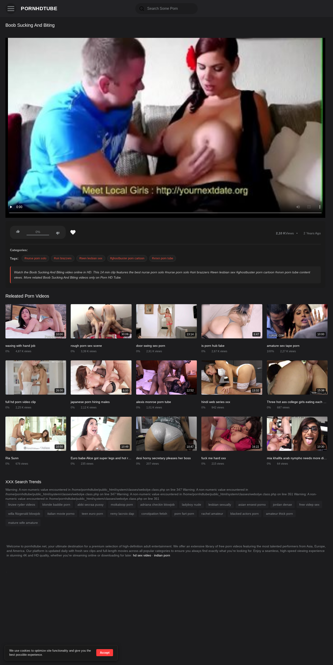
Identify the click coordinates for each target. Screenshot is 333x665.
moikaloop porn (122, 504)
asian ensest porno (252, 504)
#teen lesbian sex (90, 258)
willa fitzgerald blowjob (24, 513)
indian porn (162, 555)
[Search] (142, 8)
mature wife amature (23, 522)
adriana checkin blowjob (157, 504)
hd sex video (142, 555)
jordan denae (282, 504)
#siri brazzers (63, 258)
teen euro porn (92, 513)
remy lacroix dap (122, 513)
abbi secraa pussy (90, 504)
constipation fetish (154, 513)
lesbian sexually (219, 504)
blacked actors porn (244, 513)
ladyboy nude (191, 504)
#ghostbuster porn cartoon (127, 258)
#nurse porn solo (35, 258)
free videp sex (309, 504)
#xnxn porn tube (162, 258)
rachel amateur (212, 513)
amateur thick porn (279, 513)
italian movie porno (61, 513)
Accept (104, 652)
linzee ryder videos (21, 504)
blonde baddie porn (56, 504)
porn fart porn (184, 513)
